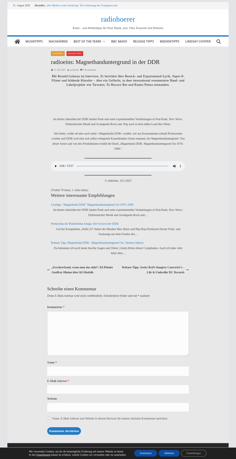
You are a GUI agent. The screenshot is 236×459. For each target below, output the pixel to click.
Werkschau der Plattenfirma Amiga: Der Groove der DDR (85, 223)
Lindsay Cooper (198, 41)
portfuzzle (74, 70)
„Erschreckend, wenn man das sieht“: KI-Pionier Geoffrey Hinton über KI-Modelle (82, 270)
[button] (103, 41)
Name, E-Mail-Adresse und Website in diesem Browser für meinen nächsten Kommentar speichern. (110, 418)
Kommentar (56, 307)
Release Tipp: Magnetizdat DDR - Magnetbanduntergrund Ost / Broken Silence (97, 242)
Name (52, 362)
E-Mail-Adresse (58, 380)
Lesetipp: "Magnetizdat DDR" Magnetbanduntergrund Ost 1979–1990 (92, 204)
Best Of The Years (87, 41)
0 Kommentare (89, 70)
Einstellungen (43, 454)
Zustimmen (146, 453)
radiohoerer (118, 19)
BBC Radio (119, 41)
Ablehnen (169, 453)
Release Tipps (143, 41)
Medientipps (169, 41)
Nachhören (58, 41)
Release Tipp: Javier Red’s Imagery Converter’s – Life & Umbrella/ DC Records (153, 270)
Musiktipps (34, 41)
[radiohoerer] (17, 41)
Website (52, 398)
